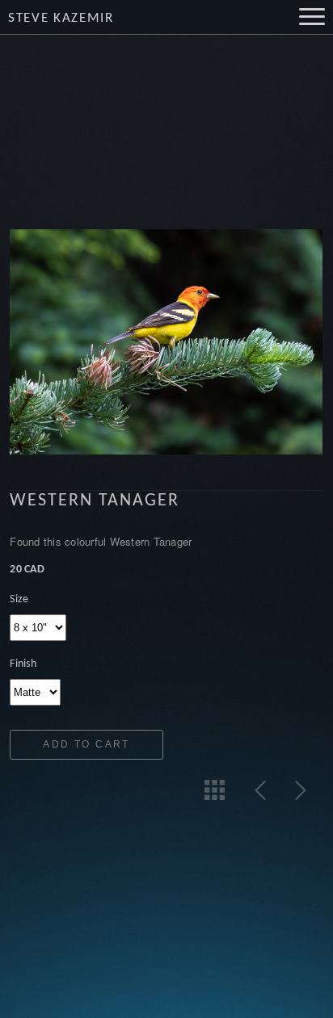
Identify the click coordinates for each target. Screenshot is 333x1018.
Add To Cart (86, 744)
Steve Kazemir (61, 18)
